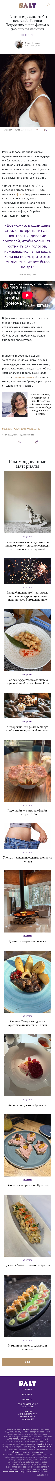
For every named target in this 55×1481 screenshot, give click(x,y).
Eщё (27, 1362)
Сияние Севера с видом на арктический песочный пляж (27, 1023)
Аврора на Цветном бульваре (27, 1105)
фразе (20, 194)
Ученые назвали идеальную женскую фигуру (27, 859)
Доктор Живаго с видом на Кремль (27, 1265)
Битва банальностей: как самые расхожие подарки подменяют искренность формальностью (27, 596)
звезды (8, 429)
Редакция (27, 1394)
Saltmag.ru (27, 1429)
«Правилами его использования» (27, 1452)
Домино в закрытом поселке (27, 941)
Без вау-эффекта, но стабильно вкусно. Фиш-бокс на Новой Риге (27, 681)
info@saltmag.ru (44, 1444)
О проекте (27, 1389)
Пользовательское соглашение (28, 1405)
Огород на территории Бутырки (28, 1185)
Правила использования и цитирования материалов (27, 1415)
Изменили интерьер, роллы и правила (27, 1347)
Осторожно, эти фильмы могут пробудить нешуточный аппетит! (27, 728)
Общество (27, 35)
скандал (20, 429)
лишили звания (24, 377)
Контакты (27, 1399)
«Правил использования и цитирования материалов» (25, 1470)
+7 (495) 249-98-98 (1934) (39, 1446)
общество (34, 429)
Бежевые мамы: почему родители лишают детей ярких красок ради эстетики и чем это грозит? (28, 545)
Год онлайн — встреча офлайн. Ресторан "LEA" (27, 812)
